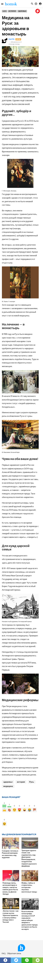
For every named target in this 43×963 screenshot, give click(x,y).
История (12, 11)
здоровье (8, 782)
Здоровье (22, 11)
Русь (31, 782)
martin (11, 39)
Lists (4, 11)
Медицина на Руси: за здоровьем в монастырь (15, 25)
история (21, 782)
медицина (8, 786)
